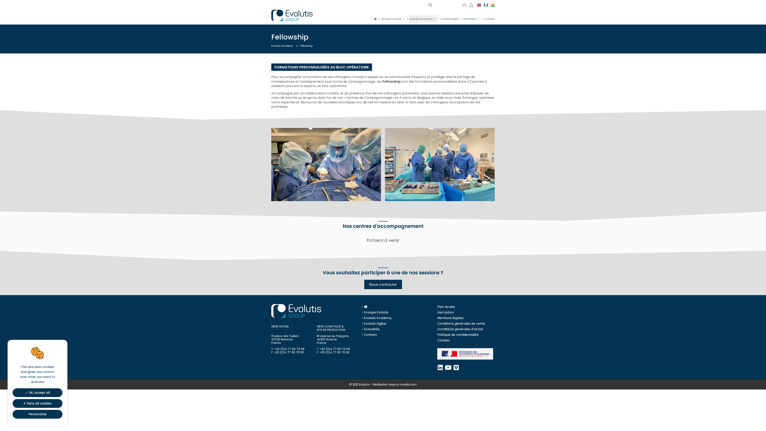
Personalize (37, 414)
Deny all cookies (39, 403)
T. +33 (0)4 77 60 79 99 (287, 349)
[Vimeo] (456, 368)
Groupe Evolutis (391, 19)
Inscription (445, 312)
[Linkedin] (440, 368)
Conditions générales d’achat (460, 329)
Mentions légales (450, 318)
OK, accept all (39, 392)
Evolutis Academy (421, 19)
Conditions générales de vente (461, 323)
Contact (489, 19)
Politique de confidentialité (458, 334)
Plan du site (446, 306)
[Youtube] (448, 368)
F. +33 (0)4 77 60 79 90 (287, 352)
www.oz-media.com (403, 385)
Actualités (469, 19)
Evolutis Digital (450, 19)
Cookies (443, 340)
